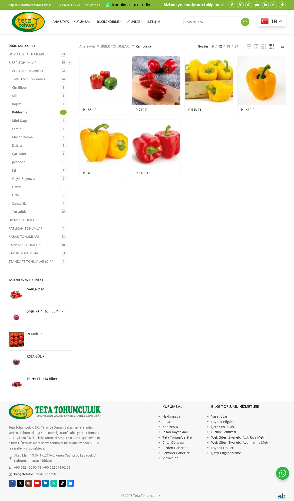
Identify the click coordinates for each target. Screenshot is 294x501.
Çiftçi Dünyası (173, 442)
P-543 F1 (194, 109)
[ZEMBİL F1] (16, 339)
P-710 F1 (142, 109)
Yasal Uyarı (219, 416)
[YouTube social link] (257, 4)
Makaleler (170, 458)
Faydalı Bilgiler (222, 421)
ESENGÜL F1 (36, 356)
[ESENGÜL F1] (16, 361)
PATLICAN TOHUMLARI (26, 228)
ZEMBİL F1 (35, 334)
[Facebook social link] (231, 4)
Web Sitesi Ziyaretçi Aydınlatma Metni (240, 442)
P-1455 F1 (90, 172)
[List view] (249, 46)
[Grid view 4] (271, 46)
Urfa (15, 195)
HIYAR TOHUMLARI (23, 220)
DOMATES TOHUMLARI (26, 54)
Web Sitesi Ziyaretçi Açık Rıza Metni (238, 437)
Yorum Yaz (92, 5)
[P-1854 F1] (103, 80)
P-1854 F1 (90, 109)
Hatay (16, 187)
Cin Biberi (19, 87)
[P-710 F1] (156, 80)
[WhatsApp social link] (273, 4)
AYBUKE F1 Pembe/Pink (45, 311)
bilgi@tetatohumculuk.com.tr (35, 474)
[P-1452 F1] (156, 143)
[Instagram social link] (248, 4)
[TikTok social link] (282, 4)
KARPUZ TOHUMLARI (25, 245)
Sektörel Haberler (176, 453)
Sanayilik (19, 203)
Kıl (14, 170)
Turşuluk (19, 211)
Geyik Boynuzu (23, 178)
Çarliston (19, 153)
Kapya (17, 104)
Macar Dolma (22, 137)
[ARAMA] (245, 22)
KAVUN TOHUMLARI (24, 253)
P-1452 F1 (143, 172)
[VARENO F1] (16, 294)
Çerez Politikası (223, 427)
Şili (14, 95)
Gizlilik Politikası (223, 432)
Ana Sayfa (87, 46)
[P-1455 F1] (103, 143)
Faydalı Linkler (222, 448)
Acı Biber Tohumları (27, 70)
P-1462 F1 (248, 109)
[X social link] (240, 4)
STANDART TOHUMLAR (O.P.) (31, 261)
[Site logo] (28, 21)
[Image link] (55, 411)
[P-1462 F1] (262, 80)
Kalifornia (19, 112)
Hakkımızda (171, 416)
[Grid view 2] (256, 46)
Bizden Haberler (175, 448)
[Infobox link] (127, 5)
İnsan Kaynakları (175, 432)
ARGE (166, 421)
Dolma (17, 145)
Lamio (16, 129)
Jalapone (19, 162)
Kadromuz (170, 427)
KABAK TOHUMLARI (24, 236)
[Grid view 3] (263, 46)
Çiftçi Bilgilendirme (226, 453)
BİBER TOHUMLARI (23, 62)
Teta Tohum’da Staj (177, 437)
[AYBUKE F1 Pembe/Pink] (16, 316)
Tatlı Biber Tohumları (28, 79)
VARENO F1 (36, 289)
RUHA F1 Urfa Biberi (42, 378)
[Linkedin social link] (265, 4)
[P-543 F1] (209, 80)
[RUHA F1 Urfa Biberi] (16, 384)
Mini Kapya (21, 120)
